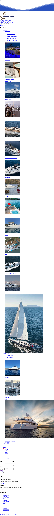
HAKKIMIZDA (7, 31)
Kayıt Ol (6, 453)
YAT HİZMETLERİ (6, 443)
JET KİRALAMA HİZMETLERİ (10, 440)
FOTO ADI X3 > (7, 21)
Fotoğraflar (6, 20)
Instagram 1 (2, 22)
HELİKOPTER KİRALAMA (10, 441)
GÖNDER (2, 471)
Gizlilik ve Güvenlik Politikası (8, 511)
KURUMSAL (5, 30)
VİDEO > (2, 21)
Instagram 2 (6, 22)
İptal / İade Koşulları (6, 510)
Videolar (9, 20)
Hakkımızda (5, 496)
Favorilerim (2, 20)
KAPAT (1, 470)
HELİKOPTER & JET (6, 438)
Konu (1, 466)
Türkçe (7, 449)
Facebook (6, 458)
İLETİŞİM (4, 447)
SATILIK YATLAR (6, 353)
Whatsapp (10, 457)
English (6, 450)
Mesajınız (2, 469)
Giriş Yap (6, 452)
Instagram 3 (11, 22)
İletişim (4, 498)
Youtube (9, 458)
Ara (1, 24)
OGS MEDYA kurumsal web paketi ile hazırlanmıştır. (9, 514)
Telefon (2, 465)
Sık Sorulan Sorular (6, 497)
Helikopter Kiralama (6, 495)
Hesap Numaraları (6, 501)
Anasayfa (2, 483)
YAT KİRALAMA (6, 32)
